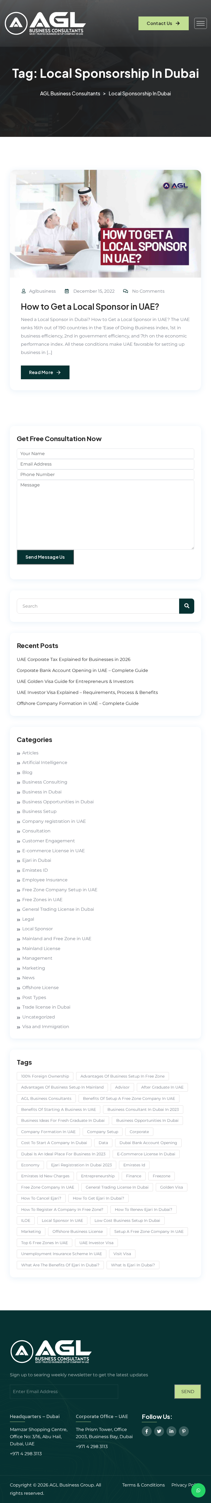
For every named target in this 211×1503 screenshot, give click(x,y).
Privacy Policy (186, 1485)
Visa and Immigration (45, 1026)
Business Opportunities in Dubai (58, 801)
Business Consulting (44, 782)
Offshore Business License (77, 1231)
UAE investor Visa (96, 1242)
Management (37, 958)
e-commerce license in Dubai (146, 1154)
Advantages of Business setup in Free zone (122, 1076)
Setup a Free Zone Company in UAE (149, 1231)
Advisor (122, 1087)
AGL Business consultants (46, 1098)
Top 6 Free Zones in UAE (44, 1242)
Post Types (34, 997)
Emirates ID (35, 870)
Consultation (36, 831)
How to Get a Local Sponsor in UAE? (90, 306)
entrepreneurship (98, 1175)
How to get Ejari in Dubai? (98, 1198)
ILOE (25, 1220)
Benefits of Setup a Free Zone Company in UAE (129, 1098)
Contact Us (159, 23)
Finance (133, 1175)
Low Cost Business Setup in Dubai (127, 1220)
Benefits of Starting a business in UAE (58, 1109)
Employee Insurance (45, 879)
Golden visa (171, 1187)
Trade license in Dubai (46, 1007)
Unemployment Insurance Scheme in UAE (61, 1253)
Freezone (161, 1175)
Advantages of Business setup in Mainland (62, 1087)
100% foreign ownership (45, 1076)
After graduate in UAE (162, 1087)
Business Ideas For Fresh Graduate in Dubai (63, 1120)
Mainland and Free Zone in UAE (56, 938)
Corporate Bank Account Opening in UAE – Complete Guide (82, 670)
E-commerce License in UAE (53, 850)
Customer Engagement (48, 840)
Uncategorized (38, 1017)
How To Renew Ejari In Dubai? (143, 1209)
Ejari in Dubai (36, 860)
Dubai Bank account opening (148, 1142)
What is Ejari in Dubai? (133, 1265)
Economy (30, 1164)
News (28, 977)
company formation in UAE (48, 1131)
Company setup (102, 1131)
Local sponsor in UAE (62, 1220)
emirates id (134, 1164)
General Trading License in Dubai (58, 909)
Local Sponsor (37, 928)
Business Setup (39, 811)
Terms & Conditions (143, 1485)
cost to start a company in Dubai (54, 1142)
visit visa (122, 1253)
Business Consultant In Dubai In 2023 (143, 1109)
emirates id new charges (45, 1175)
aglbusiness (42, 291)
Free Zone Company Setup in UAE (60, 889)
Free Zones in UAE (42, 899)
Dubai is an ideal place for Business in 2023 (63, 1154)
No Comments (148, 291)
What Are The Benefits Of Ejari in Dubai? (60, 1265)
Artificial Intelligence (44, 762)
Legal (28, 919)
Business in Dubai (42, 792)
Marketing (33, 968)
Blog (27, 772)
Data (103, 1142)
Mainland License (41, 948)
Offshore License (40, 987)
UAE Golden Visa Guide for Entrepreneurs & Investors (75, 681)
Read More (41, 372)
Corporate (139, 1131)
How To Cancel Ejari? (41, 1198)
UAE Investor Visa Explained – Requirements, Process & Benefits (87, 692)
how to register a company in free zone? (62, 1209)
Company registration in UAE (54, 821)
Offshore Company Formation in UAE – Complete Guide (78, 703)
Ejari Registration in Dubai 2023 (81, 1164)
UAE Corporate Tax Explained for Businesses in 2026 (74, 659)
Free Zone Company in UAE (47, 1187)
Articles (30, 752)
